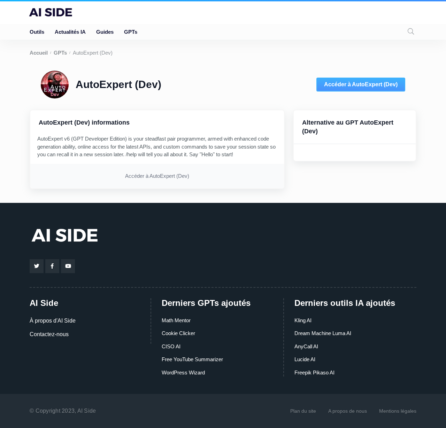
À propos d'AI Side (53, 321)
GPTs (130, 32)
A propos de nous (347, 411)
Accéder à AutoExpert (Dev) (361, 84)
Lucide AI (304, 359)
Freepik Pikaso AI (314, 372)
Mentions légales (397, 411)
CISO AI (171, 346)
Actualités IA (70, 32)
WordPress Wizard (183, 372)
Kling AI (303, 320)
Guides (105, 32)
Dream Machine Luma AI (322, 333)
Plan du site (303, 411)
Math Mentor (176, 320)
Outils (37, 32)
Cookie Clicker (178, 333)
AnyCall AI (306, 346)
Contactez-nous (49, 334)
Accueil (39, 53)
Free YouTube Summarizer (192, 359)
